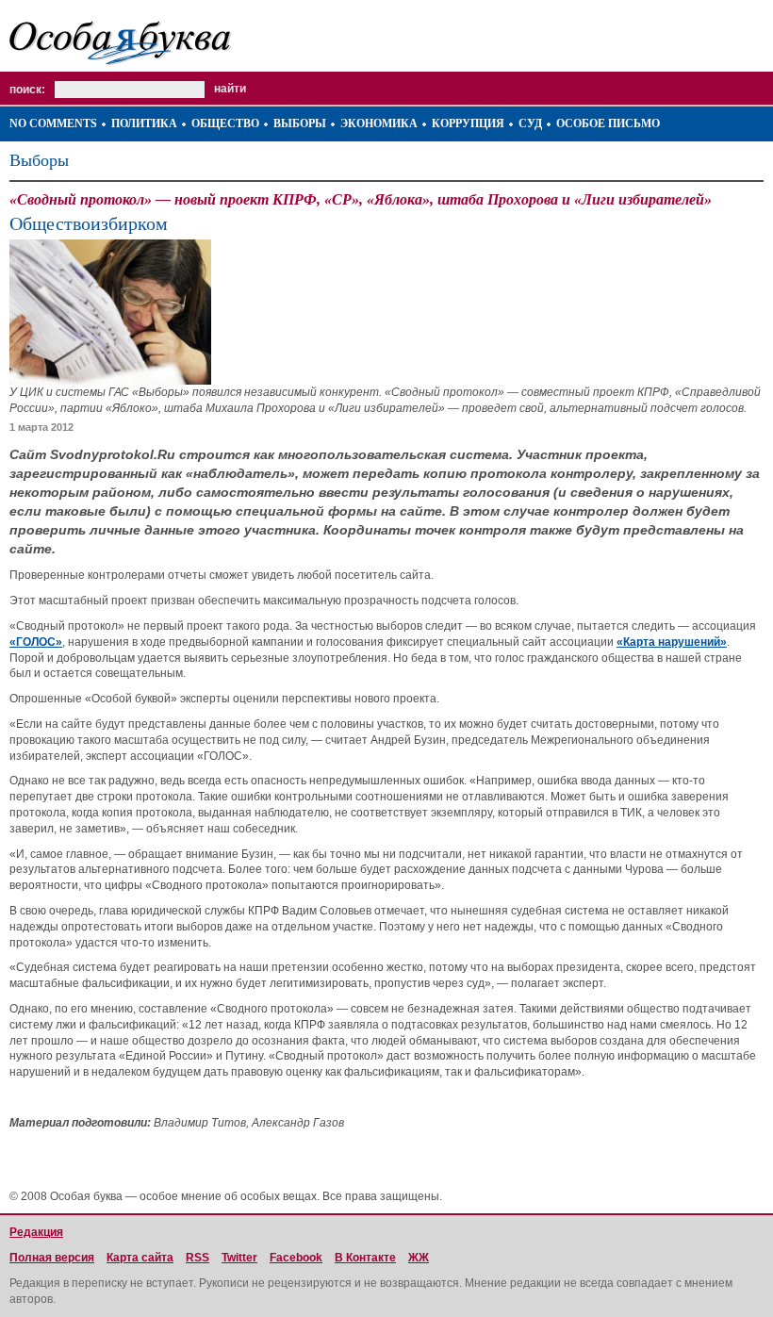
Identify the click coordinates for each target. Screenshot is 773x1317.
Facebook (296, 1257)
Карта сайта (140, 1257)
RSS (197, 1257)
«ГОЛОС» (35, 642)
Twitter (239, 1257)
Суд (530, 123)
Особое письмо (608, 123)
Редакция (36, 1232)
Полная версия (51, 1257)
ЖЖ (418, 1257)
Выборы (299, 123)
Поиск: (27, 89)
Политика (144, 123)
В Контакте (365, 1257)
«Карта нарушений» (672, 642)
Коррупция (468, 123)
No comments (53, 123)
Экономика (379, 123)
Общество (225, 123)
